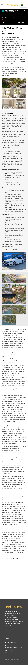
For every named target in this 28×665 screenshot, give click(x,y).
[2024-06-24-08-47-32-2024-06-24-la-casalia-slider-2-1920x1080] (19, 309)
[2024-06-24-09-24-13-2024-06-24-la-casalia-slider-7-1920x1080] (19, 289)
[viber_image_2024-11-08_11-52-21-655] (19, 93)
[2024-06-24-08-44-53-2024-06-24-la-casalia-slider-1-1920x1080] (9, 320)
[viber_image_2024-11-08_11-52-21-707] (21, 83)
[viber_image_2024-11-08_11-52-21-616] (21, 104)
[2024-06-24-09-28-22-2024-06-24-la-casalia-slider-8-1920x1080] (7, 289)
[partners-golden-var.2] (12, 4)
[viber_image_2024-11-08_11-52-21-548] (9, 83)
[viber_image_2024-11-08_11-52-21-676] (7, 93)
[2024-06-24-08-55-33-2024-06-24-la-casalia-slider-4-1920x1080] (21, 299)
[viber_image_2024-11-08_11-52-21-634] (9, 104)
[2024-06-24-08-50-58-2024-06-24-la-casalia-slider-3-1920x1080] (7, 309)
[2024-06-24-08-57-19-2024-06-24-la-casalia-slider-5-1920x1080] (9, 299)
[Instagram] (9, 630)
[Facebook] (6, 630)
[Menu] (2, 4)
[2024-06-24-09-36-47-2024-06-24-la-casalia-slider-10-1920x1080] (9, 278)
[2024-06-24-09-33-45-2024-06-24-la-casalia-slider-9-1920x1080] (21, 278)
